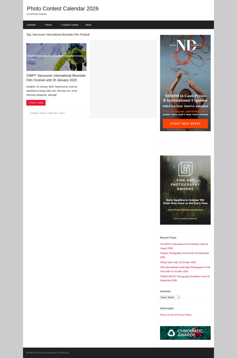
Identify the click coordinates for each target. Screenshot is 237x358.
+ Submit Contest (69, 25)
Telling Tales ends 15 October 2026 (178, 262)
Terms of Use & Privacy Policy (175, 315)
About (88, 25)
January (42, 113)
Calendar (31, 25)
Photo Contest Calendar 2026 (63, 8)
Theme (48, 25)
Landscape (52, 113)
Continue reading (35, 102)
